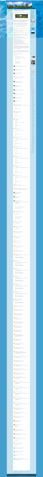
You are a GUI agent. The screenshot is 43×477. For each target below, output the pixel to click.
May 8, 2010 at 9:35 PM (19, 305)
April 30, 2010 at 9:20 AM (19, 69)
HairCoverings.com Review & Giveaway (33, 105)
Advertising (11, 8)
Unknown (16, 221)
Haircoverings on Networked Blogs (19, 42)
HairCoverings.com (24, 12)
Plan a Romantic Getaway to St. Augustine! (33, 134)
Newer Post (15, 471)
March (32, 149)
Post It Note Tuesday (33, 113)
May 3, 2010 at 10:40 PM (19, 196)
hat (20, 12)
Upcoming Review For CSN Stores (33, 124)
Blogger (25, 475)
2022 (32, 80)
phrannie (16, 196)
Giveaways (31, 8)
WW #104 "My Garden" (33, 111)
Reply (15, 59)
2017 (32, 84)
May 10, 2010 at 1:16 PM (19, 437)
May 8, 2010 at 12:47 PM (19, 260)
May (32, 97)
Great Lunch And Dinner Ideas (33, 148)
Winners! (33, 119)
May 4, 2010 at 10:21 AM (19, 216)
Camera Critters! (33, 144)
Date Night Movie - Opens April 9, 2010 (33, 130)
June (32, 96)
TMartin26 (16, 250)
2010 (32, 90)
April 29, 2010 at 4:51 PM (18, 61)
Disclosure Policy (18, 8)
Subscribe (33, 32)
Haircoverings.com (16, 44)
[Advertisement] (10, 21)
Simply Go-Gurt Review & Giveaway (33, 126)
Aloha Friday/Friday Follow (33, 109)
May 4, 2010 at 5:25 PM (19, 221)
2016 (32, 85)
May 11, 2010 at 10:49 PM (20, 447)
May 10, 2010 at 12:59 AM (20, 351)
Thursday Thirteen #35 (33, 128)
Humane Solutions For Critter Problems (33, 102)
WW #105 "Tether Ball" (33, 103)
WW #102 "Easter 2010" (33, 132)
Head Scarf (15, 26)
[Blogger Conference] (10, 34)
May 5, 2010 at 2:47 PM (20, 250)
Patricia (16, 104)
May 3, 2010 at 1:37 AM (19, 111)
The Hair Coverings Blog (18, 37)
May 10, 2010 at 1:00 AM (19, 386)
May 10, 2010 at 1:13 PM (19, 420)
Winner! (32, 107)
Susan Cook (17, 53)
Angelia (16, 69)
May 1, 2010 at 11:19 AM (20, 76)
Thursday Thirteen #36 (33, 110)
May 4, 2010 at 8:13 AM (19, 206)
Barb (15, 184)
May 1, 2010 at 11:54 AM (19, 85)
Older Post (28, 471)
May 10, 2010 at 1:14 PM (19, 424)
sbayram (21, 475)
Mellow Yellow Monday (33, 114)
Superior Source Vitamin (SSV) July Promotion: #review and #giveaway (33, 12)
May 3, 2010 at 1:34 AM (19, 104)
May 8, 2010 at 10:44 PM (19, 313)
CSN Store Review (33, 106)
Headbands (17, 26)
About (25, 8)
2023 (32, 79)
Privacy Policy (22, 8)
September (33, 93)
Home (8, 8)
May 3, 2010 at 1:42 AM (19, 146)
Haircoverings (19, 41)
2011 (32, 89)
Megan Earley (16, 76)
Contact (28, 8)
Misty (15, 85)
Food (34, 8)
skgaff (16, 313)
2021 (32, 81)
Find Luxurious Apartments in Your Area (33, 118)
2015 (32, 86)
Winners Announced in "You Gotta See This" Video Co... (33, 142)
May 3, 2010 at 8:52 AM (18, 184)
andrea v (16, 305)
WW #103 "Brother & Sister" (33, 120)
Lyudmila (16, 420)
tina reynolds (16, 447)
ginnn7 (16, 245)
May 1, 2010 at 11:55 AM (19, 89)
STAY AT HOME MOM (14, 3)
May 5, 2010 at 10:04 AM (19, 245)
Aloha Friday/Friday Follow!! (33, 99)
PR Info (14, 8)
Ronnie (16, 260)
